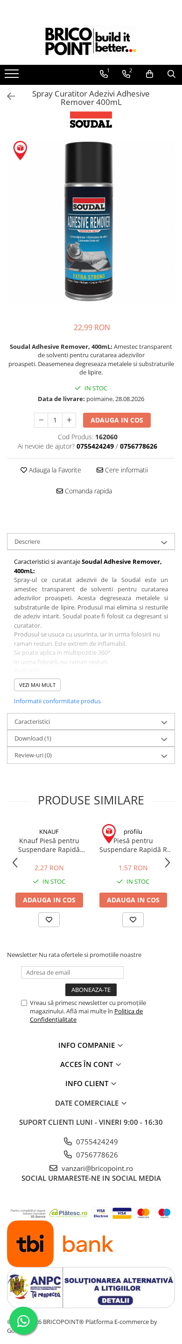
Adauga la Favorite (54, 469)
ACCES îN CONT (87, 1064)
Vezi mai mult (37, 684)
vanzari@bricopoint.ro (96, 1168)
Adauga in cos (117, 420)
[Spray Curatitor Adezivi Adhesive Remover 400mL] (91, 221)
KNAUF (49, 831)
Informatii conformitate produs (57, 701)
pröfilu (133, 831)
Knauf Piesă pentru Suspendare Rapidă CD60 (49, 845)
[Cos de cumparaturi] (150, 74)
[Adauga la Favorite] (49, 919)
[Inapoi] (7, 96)
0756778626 (96, 1154)
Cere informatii (125, 469)
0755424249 (96, 1141)
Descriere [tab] (27, 541)
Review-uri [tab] (33, 755)
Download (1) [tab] (32, 738)
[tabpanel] (91, 221)
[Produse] (13, 76)
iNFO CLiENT (87, 1083)
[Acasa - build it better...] (91, 41)
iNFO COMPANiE (87, 1045)
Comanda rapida (87, 490)
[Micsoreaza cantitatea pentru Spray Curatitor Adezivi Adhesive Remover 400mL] (41, 420)
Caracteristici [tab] (32, 721)
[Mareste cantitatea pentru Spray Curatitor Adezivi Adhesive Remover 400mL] (69, 420)
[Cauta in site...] (171, 74)
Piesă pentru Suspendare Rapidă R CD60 (133, 845)
